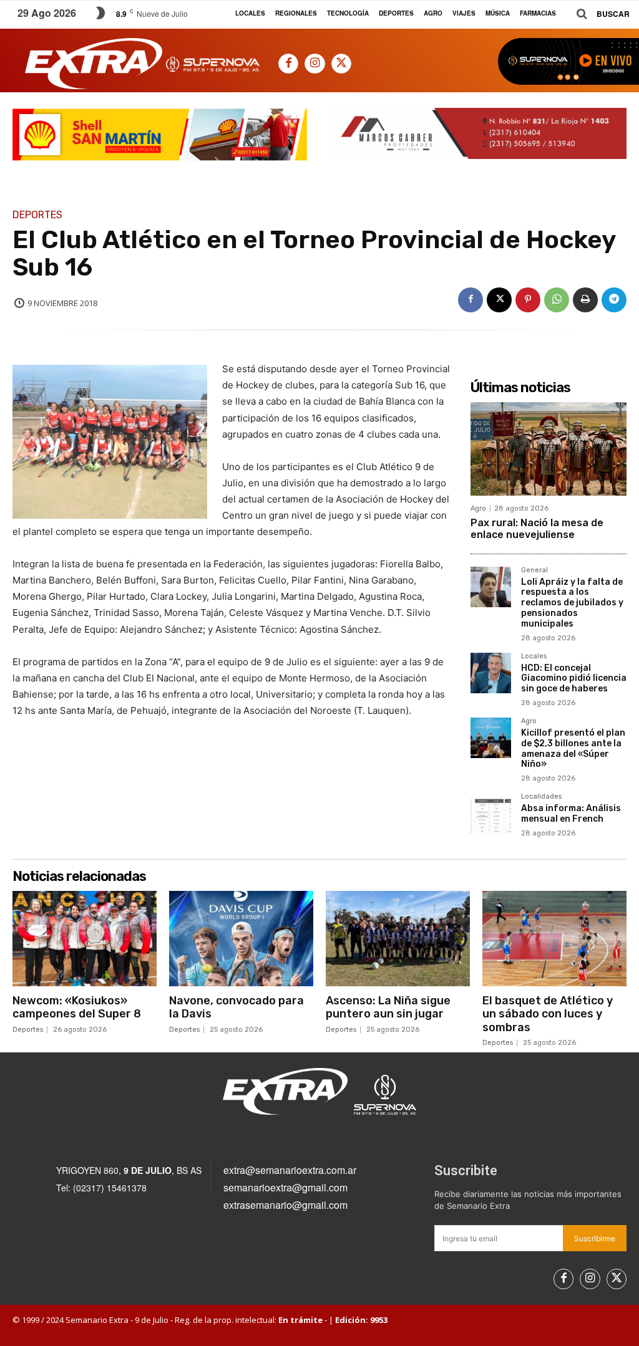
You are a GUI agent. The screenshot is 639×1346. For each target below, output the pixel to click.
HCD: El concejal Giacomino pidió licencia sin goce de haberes (574, 679)
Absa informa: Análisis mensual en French (571, 813)
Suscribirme (594, 1238)
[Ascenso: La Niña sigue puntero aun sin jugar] (398, 938)
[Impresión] (585, 299)
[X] (341, 64)
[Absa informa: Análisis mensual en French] (491, 813)
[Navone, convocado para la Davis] (241, 938)
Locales (534, 656)
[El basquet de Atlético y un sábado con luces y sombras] (554, 938)
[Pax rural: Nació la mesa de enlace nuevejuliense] (549, 449)
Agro (478, 508)
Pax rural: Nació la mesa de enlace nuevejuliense (537, 529)
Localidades (541, 796)
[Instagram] (314, 64)
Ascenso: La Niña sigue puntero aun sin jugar (388, 1007)
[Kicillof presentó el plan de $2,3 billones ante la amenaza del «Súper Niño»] (491, 738)
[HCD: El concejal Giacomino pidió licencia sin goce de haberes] (491, 673)
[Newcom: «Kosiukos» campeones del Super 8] (84, 938)
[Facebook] (288, 64)
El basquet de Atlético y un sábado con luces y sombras (547, 1014)
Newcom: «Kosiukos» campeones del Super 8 (76, 1007)
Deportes (37, 215)
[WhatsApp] (556, 299)
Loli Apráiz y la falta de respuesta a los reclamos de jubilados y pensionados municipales (572, 603)
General (534, 570)
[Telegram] (614, 299)
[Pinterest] (527, 299)
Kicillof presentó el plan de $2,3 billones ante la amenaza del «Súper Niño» (573, 748)
